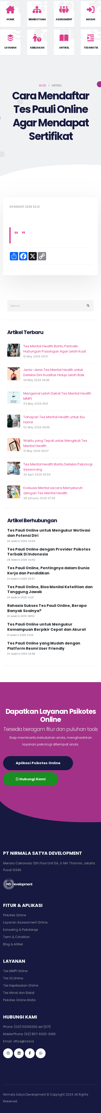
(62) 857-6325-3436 (40, 1034)
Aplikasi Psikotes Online (38, 763)
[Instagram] (8, 1053)
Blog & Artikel (13, 944)
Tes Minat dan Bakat (18, 993)
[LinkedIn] (19, 1053)
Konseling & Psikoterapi (20, 930)
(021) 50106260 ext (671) (32, 1027)
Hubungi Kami (32, 779)
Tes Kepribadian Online (20, 985)
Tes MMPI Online (15, 971)
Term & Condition (16, 937)
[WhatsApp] (41, 1053)
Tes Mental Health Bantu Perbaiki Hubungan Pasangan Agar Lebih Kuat (54, 349)
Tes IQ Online (13, 978)
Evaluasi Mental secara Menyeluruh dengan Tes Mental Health (53, 490)
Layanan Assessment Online (25, 922)
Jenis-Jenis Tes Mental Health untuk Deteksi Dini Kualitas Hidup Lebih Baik (53, 372)
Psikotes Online (14, 915)
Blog (42, 85)
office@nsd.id (23, 1041)
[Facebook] (30, 1053)
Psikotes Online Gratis (19, 1000)
